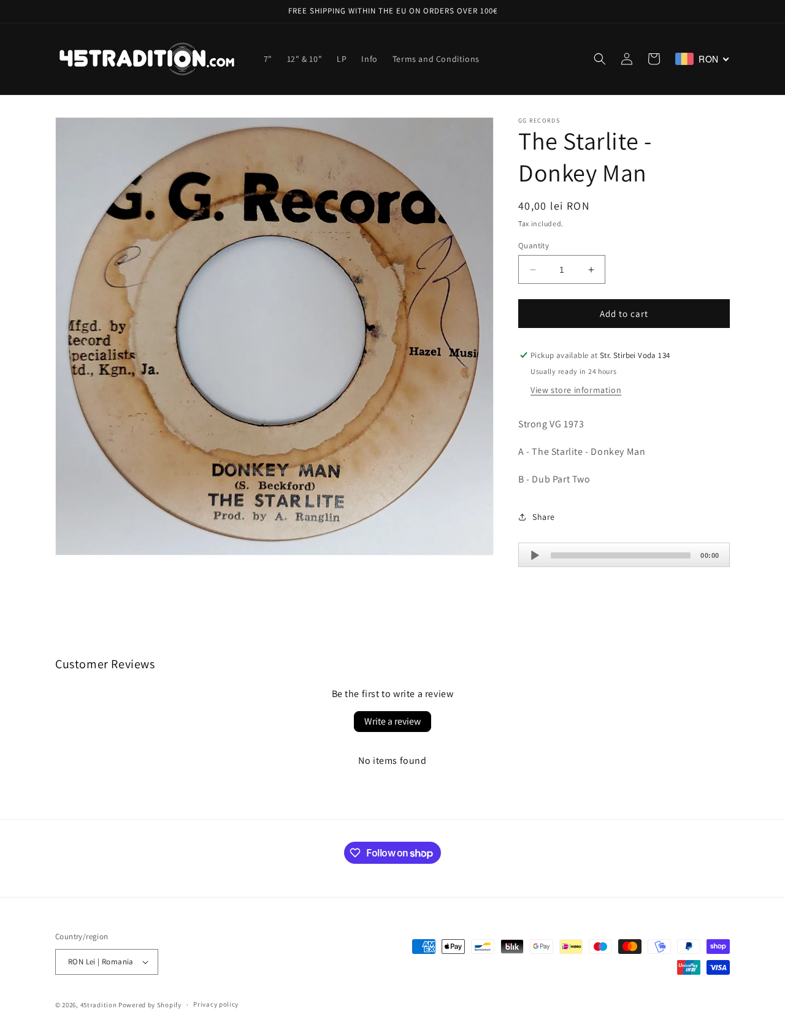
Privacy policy (216, 1004)
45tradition (98, 1005)
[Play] (535, 555)
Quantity (533, 245)
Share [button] (543, 516)
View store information (575, 389)
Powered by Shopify (150, 1005)
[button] (599, 58)
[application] (624, 555)
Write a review (392, 721)
